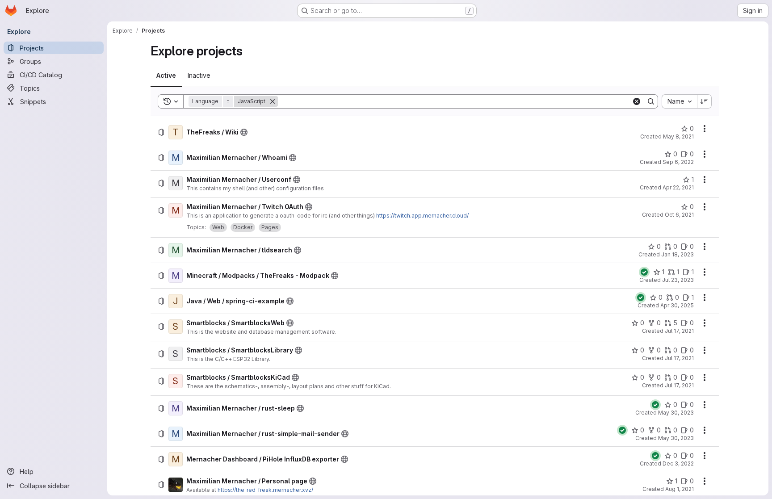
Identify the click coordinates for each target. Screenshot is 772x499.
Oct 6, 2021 (679, 214)
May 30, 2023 (676, 412)
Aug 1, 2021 (679, 489)
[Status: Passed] (644, 272)
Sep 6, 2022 (678, 162)
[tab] (166, 75)
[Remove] (272, 101)
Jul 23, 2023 (678, 280)
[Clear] (636, 101)
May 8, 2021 (678, 136)
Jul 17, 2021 (679, 330)
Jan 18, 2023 (677, 254)
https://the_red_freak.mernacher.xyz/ (265, 489)
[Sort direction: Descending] (704, 101)
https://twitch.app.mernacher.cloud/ (422, 215)
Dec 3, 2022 (678, 463)
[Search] (651, 101)
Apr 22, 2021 (678, 187)
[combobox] (679, 101)
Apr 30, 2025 (677, 305)
